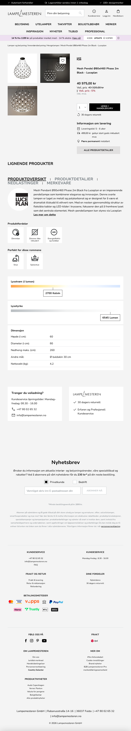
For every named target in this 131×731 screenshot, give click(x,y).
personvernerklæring (110, 526)
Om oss (35, 657)
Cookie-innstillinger (95, 660)
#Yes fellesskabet (95, 657)
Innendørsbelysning (37, 45)
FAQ (36, 564)
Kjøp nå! (76, 37)
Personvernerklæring (35, 666)
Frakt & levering (36, 580)
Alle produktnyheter (36, 698)
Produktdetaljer (74, 179)
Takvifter (65, 24)
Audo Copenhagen (35, 685)
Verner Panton (35, 688)
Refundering (35, 586)
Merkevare (59, 183)
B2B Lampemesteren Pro (95, 666)
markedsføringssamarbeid (95, 670)
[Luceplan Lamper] (94, 58)
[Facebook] (26, 640)
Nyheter (56, 31)
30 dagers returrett (95, 583)
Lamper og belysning (17, 45)
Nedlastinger (23, 183)
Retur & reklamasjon (36, 583)
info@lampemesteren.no (31, 415)
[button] (22, 100)
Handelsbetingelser (36, 663)
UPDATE (100, 38)
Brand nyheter (95, 663)
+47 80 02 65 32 (27, 409)
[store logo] (24, 13)
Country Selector (36, 670)
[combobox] (64, 13)
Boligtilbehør (36, 694)
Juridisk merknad (35, 660)
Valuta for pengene (35, 691)
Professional (95, 31)
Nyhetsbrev (95, 580)
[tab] (29, 179)
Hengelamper (53, 45)
